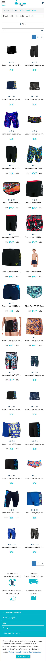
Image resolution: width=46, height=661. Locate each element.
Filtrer (24, 24)
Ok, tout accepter (23, 656)
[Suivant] (42, 37)
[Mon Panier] (42, 3)
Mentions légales (10, 617)
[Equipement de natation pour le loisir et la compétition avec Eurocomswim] (20, 3)
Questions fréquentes (12, 633)
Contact (6, 628)
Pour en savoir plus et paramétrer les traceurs (25, 652)
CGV (4, 622)
